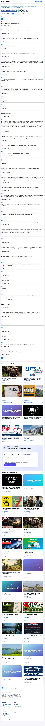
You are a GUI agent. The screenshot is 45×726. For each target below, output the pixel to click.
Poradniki (4, 702)
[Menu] (43, 1)
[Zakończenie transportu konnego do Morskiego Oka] (12, 375)
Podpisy (10, 13)
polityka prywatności (20, 13)
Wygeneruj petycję (11, 464)
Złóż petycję (38, 1)
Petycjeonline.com (5, 1)
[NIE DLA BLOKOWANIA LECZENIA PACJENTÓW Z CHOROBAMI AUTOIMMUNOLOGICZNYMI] (12, 434)
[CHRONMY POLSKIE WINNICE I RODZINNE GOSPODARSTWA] (12, 394)
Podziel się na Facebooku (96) (10, 10)
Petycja (3, 13)
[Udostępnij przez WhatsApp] (19, 11)
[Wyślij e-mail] (24, 11)
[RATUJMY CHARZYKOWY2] (33, 433)
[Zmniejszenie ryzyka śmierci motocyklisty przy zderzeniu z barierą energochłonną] (33, 414)
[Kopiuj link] (27, 11)
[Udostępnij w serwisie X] (21, 11)
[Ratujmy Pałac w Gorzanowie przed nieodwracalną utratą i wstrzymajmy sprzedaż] (33, 394)
